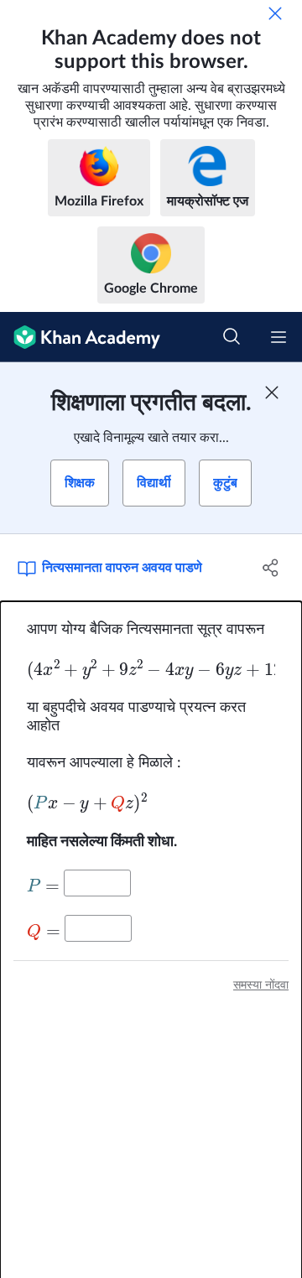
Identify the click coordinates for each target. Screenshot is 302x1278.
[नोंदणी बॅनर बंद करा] (272, 392)
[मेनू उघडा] (278, 337)
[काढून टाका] (275, 13)
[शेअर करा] (271, 567)
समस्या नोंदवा (261, 985)
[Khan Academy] (80, 337)
